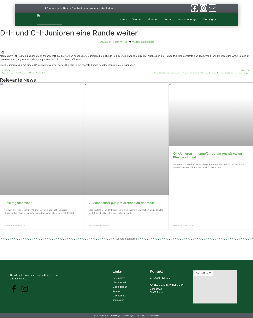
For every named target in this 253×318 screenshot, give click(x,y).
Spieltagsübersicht (18, 203)
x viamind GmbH (151, 315)
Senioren (137, 19)
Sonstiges (209, 19)
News (123, 19)
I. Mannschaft (119, 282)
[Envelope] (212, 8)
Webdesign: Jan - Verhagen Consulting (127, 315)
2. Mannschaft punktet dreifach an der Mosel (122, 203)
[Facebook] (194, 8)
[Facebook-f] (13, 288)
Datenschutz (119, 295)
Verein (168, 19)
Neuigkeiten (119, 278)
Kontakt (116, 291)
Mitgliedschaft (120, 287)
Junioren (153, 19)
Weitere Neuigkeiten (143, 41)
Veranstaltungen (188, 19)
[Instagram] (203, 8)
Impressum (118, 300)
